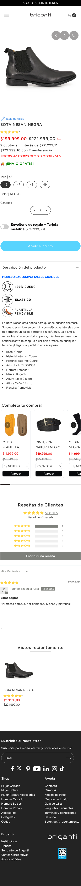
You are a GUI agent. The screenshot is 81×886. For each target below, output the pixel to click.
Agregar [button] (16, 473)
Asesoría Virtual (11, 859)
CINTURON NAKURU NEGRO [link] (48, 444)
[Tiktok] (62, 769)
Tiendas (6, 846)
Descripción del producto (24, 267)
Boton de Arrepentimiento (62, 821)
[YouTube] (37, 769)
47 (18, 184)
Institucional (9, 841)
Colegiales (8, 817)
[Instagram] (54, 769)
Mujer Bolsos (9, 790)
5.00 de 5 (51, 513)
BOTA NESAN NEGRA (19, 690)
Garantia (50, 817)
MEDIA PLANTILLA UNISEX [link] (10, 445)
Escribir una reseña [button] (40, 556)
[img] (9, 583)
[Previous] (56, 35)
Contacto (51, 786)
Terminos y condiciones (60, 813)
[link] (15, 425)
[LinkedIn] (46, 769)
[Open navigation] (6, 15)
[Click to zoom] (74, 35)
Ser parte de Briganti (15, 850)
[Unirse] (69, 758)
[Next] (64, 35)
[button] (9, 132)
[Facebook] (12, 769)
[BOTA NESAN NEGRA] (19, 671)
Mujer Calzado (10, 786)
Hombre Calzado (12, 799)
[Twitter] (20, 769)
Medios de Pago (55, 795)
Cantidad (6, 203)
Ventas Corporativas (14, 855)
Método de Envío (56, 799)
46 (5, 184)
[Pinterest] (28, 769)
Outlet (5, 821)
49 (45, 184)
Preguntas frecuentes (59, 808)
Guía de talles (54, 803)
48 (32, 184)
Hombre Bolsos (11, 803)
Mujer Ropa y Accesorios (18, 795)
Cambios (50, 790)
